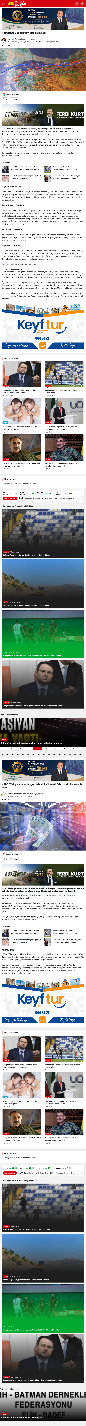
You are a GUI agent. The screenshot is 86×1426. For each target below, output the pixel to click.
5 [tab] (37, 748)
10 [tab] (83, 748)
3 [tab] (20, 748)
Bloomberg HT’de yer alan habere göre (19, 903)
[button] (77, 3)
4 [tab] (29, 748)
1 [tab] (2, 748)
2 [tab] (11, 748)
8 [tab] (64, 748)
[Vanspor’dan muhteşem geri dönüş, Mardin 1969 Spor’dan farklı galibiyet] (43, 634)
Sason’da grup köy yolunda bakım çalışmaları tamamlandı (26, 605)
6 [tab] (46, 748)
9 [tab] (73, 748)
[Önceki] (20, 499)
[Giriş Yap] (82, 3)
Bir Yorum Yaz (10, 479)
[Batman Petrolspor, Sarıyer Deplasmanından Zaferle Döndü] (64, 169)
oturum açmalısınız (28, 483)
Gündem (6, 703)
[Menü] (4, 3)
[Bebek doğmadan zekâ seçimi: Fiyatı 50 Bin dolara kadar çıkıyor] (22, 178)
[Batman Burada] (16, 3)
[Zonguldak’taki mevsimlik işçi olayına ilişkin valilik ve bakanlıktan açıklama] (22, 169)
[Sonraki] (22, 499)
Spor (5, 652)
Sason (6, 602)
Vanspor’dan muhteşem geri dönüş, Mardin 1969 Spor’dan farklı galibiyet (32, 655)
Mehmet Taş (13, 39)
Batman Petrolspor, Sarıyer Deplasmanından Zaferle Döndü (26, 555)
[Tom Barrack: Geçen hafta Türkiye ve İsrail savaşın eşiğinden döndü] (64, 178)
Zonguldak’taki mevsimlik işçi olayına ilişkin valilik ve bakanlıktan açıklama (32, 706)
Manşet (6, 552)
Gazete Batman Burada (17, 794)
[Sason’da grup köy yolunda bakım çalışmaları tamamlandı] (43, 583)
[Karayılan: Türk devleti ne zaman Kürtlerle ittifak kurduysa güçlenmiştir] (22, 451)
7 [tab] (55, 748)
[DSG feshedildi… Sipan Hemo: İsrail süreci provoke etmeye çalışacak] (64, 451)
